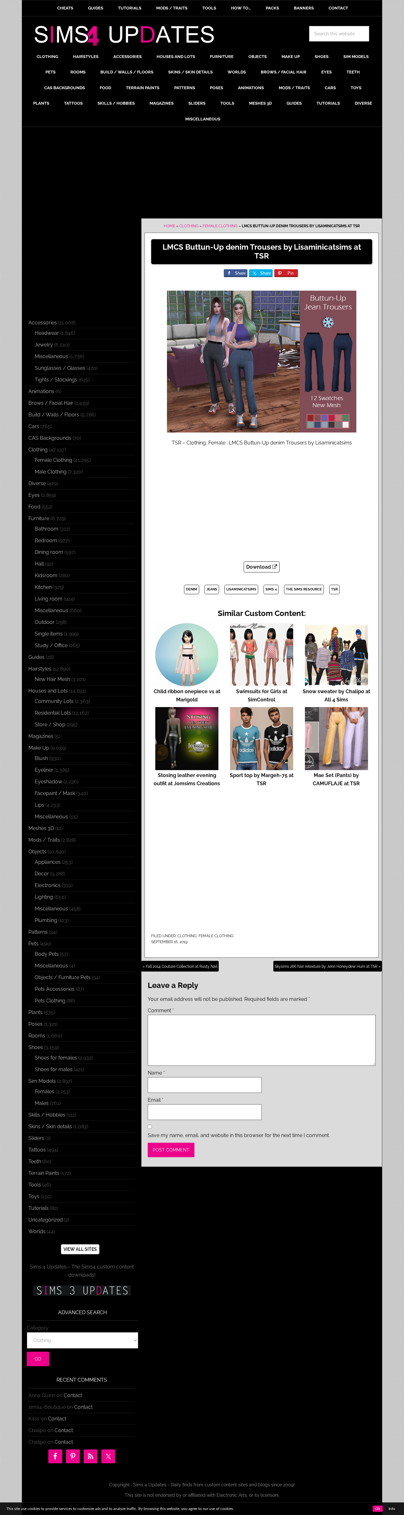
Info (392, 1509)
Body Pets (47, 954)
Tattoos (37, 1150)
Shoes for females (56, 1058)
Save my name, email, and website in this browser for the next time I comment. (239, 1135)
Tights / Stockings (56, 380)
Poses (35, 1024)
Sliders (36, 1138)
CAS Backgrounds (49, 438)
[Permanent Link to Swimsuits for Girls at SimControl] (261, 683)
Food (34, 507)
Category (38, 1328)
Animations (41, 391)
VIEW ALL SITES (80, 1249)
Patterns (38, 932)
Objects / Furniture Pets (63, 977)
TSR (334, 589)
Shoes (35, 1047)
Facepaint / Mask (55, 793)
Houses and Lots (48, 691)
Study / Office (51, 645)
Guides (36, 657)
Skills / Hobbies (46, 1115)
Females (44, 1091)
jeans (211, 589)
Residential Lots (53, 713)
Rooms (36, 1036)
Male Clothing (51, 472)
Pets (33, 944)
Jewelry (44, 345)
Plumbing (46, 920)
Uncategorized (45, 1220)
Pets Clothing (50, 1001)
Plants (35, 1012)
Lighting (44, 897)
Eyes (34, 495)
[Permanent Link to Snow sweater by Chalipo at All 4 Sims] (336, 683)
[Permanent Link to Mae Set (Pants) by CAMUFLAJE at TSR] (336, 767)
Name (156, 1073)
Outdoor (45, 622)
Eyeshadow (48, 782)
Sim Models (42, 1081)
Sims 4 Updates (128, 37)
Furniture (38, 518)
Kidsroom (46, 575)
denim (191, 589)
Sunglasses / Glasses (60, 368)
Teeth (34, 1161)
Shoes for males (54, 1069)
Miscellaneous (51, 356)
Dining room (49, 552)
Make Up (38, 748)
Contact (73, 1395)
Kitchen (43, 587)
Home (169, 226)
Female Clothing (220, 226)
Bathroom (46, 529)
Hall (39, 564)
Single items (49, 634)
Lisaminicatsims (241, 589)
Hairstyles (39, 669)
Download (259, 567)
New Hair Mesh (52, 679)
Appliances (48, 862)
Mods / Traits (44, 840)
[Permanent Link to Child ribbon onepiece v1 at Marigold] (186, 683)
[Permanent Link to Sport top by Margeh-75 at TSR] (261, 767)
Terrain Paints (43, 1173)
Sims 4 (271, 589)
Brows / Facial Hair (50, 403)
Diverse (37, 483)
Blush (41, 758)
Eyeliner (44, 770)
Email (155, 1100)
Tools (34, 1185)
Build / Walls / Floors (53, 415)
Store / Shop (50, 725)
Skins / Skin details (50, 1126)
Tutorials (38, 1208)
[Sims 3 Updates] (81, 1290)
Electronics (48, 885)
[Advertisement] (202, 174)
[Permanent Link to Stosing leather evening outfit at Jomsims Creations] (186, 767)
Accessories (42, 323)
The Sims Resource (304, 589)
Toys (33, 1196)
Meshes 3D (41, 828)
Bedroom (46, 540)
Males (42, 1103)
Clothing (189, 226)
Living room (48, 599)
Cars (33, 426)
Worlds (36, 1231)
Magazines (40, 736)
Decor (42, 874)
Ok (377, 1509)
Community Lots (54, 701)
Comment (161, 1010)
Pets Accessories (54, 989)
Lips (39, 805)
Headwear (47, 333)
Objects (37, 852)
